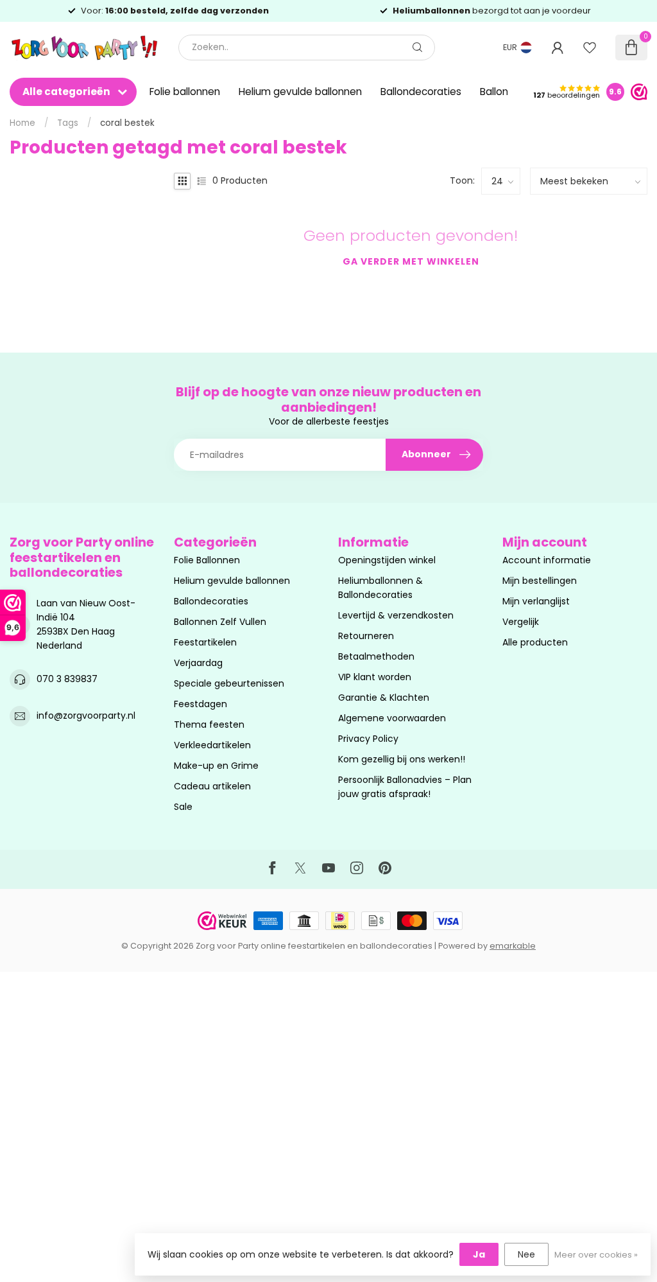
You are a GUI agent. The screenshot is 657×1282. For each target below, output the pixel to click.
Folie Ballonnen (207, 560)
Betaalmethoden (376, 656)
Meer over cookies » (596, 1254)
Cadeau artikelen (212, 786)
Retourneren (366, 635)
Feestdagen (200, 704)
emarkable (513, 945)
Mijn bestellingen (539, 580)
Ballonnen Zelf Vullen (220, 621)
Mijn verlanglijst (536, 601)
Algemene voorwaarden (392, 718)
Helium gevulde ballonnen (300, 91)
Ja (479, 1254)
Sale (183, 806)
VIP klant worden (374, 677)
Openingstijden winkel (387, 560)
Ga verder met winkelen (411, 261)
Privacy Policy (368, 738)
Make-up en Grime (216, 765)
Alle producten (535, 642)
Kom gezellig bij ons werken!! (401, 759)
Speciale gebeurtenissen (229, 683)
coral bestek (127, 123)
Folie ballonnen (184, 91)
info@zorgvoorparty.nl (86, 715)
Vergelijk (520, 621)
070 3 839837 (67, 678)
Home (22, 123)
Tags (67, 123)
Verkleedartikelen (212, 745)
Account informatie (546, 560)
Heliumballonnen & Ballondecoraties (380, 587)
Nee (526, 1254)
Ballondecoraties (420, 91)
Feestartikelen (205, 642)
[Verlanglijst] (589, 47)
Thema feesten (209, 724)
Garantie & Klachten (383, 697)
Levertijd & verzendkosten (396, 615)
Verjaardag (198, 662)
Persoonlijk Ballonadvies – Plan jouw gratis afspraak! (405, 786)
